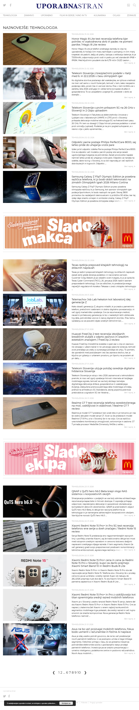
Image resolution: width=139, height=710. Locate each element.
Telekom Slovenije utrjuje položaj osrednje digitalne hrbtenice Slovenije (103, 370)
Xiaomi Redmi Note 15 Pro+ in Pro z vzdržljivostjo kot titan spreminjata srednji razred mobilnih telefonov (104, 596)
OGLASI (116, 15)
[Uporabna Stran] (69, 6)
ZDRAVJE (131, 15)
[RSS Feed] (128, 5)
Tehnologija (78, 34)
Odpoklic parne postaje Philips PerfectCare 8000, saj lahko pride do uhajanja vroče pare (104, 144)
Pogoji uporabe (96, 703)
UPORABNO (47, 15)
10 (79, 672)
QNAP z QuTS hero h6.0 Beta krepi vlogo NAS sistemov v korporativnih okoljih (99, 493)
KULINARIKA (100, 15)
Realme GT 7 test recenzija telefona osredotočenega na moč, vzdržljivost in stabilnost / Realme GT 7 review (103, 405)
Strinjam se (66, 703)
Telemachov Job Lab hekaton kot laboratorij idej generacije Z (101, 301)
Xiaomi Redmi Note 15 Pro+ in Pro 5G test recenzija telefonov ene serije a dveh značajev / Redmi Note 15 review (104, 528)
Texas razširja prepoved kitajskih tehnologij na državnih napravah (100, 267)
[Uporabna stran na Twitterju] (4, 5)
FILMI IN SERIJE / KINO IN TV (73, 15)
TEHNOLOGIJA (10, 15)
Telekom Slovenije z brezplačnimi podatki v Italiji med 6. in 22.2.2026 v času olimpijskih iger (101, 75)
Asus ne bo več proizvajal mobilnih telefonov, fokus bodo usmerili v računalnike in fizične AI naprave (103, 631)
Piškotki (84, 703)
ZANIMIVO (29, 15)
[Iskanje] (134, 5)
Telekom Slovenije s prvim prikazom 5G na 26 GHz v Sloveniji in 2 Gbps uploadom (103, 109)
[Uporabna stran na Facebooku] (10, 5)
